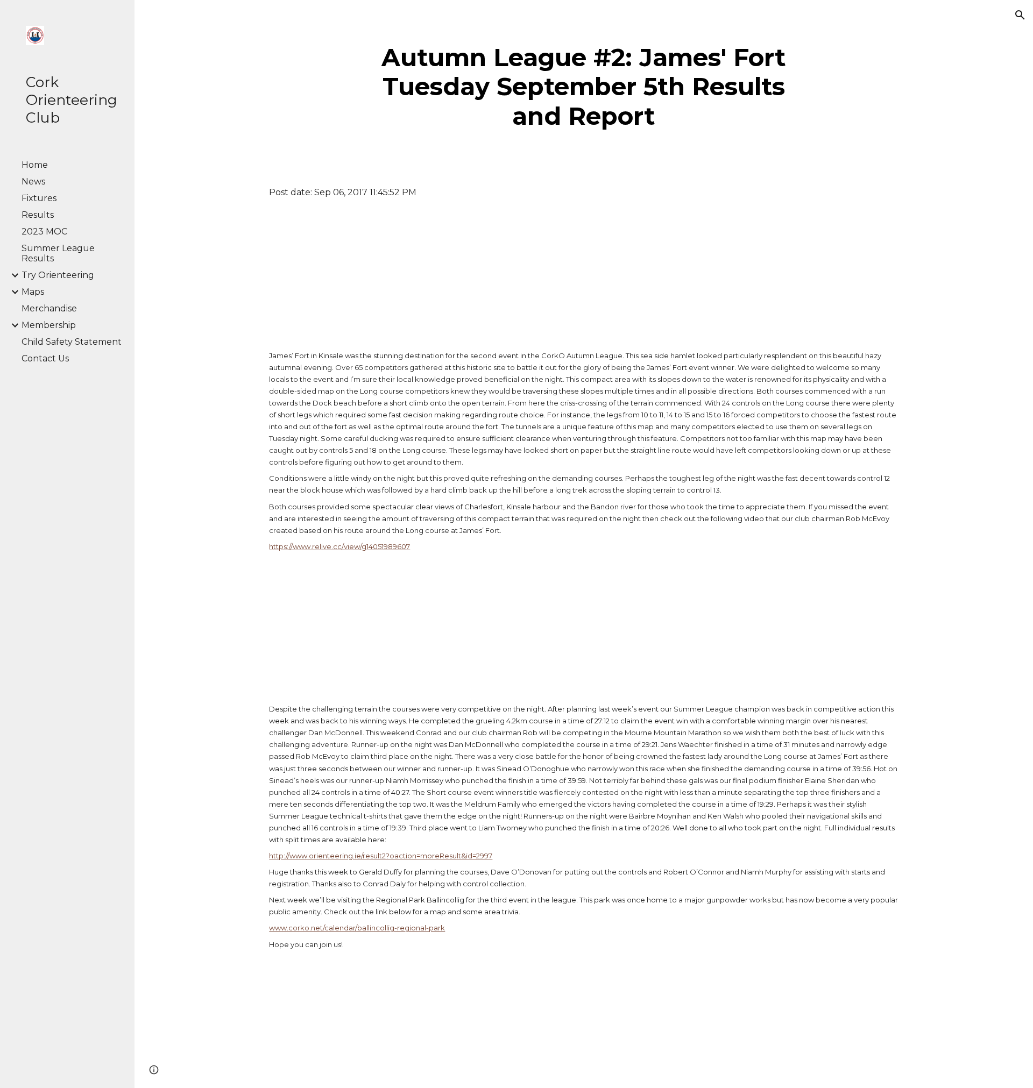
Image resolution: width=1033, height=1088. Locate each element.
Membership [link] (49, 325)
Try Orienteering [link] (58, 275)
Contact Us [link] (45, 358)
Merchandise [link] (49, 308)
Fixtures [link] (39, 198)
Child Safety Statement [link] (72, 342)
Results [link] (38, 215)
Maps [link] (33, 292)
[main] (584, 87)
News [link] (33, 181)
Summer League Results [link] (58, 253)
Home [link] (35, 165)
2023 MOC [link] (44, 231)
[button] (1020, 15)
